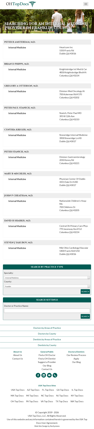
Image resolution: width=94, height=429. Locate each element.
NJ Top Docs (62, 395)
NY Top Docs (77, 395)
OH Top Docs (17, 401)
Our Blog (47, 365)
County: (8, 281)
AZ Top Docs (33, 389)
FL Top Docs (48, 389)
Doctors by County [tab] (47, 333)
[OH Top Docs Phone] (55, 375)
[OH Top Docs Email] (49, 375)
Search (85, 291)
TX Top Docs (62, 401)
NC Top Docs (47, 395)
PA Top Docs (32, 401)
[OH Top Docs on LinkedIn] (43, 375)
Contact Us (17, 358)
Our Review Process (76, 355)
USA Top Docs (17, 389)
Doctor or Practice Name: (16, 305)
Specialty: (8, 273)
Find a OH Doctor (47, 355)
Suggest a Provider (47, 362)
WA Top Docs (76, 401)
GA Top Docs (63, 389)
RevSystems (55, 426)
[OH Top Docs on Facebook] (38, 375)
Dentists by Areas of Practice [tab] (47, 339)
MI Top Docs (32, 395)
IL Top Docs (77, 389)
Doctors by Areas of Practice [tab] (47, 328)
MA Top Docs (17, 395)
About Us (17, 355)
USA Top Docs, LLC (37, 415)
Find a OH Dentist (47, 358)
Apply (76, 358)
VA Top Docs (47, 401)
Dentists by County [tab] (47, 345)
